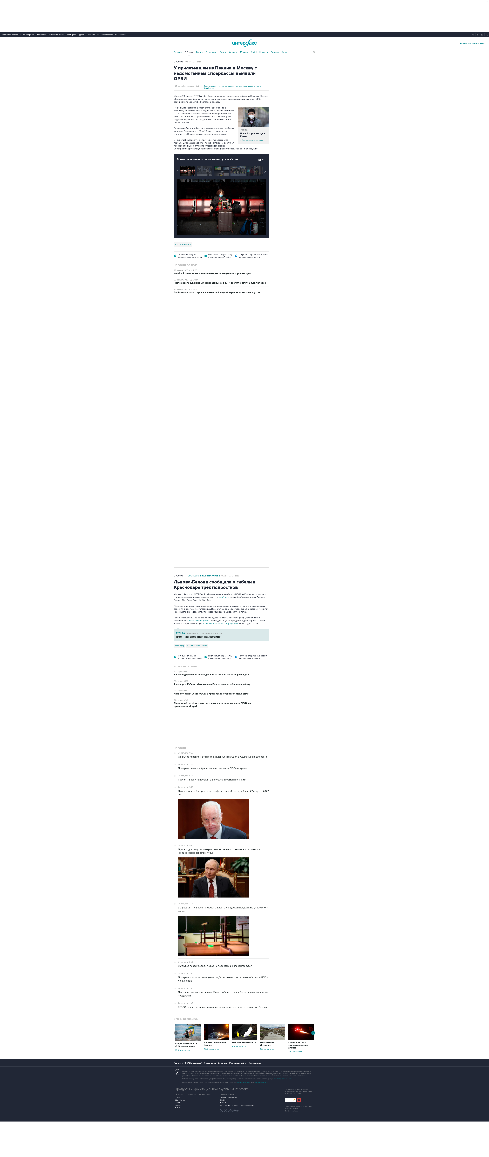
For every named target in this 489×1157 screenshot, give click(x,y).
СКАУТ (177, 1071)
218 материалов (295, 1020)
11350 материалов (211, 1017)
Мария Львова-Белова (197, 646)
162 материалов (267, 1017)
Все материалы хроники (252, 140)
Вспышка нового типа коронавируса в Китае (207, 159)
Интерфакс (244, 43)
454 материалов (239, 1014)
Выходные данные (291, 1077)
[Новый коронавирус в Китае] (253, 117)
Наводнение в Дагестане (267, 1012)
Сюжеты (274, 52)
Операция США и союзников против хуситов (298, 1013)
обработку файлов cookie (283, 1047)
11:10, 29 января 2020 (193, 62)
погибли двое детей (198, 620)
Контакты (178, 1031)
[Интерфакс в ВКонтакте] (229, 1078)
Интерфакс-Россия (56, 35)
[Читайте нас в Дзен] (221, 1078)
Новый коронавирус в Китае (252, 135)
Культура (233, 52)
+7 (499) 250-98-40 (243, 1051)
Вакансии (222, 1031)
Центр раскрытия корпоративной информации (237, 1073)
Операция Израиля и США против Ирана (186, 1013)
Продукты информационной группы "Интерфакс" (212, 1057)
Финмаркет (71, 35)
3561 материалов (182, 1018)
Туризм (81, 35)
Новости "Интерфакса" (228, 1066)
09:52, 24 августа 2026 (230, 576)
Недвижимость (93, 35)
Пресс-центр (210, 1031)
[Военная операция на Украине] (216, 1007)
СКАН (222, 1068)
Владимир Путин (182, 483)
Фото (284, 52)
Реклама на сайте (237, 1031)
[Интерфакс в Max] (237, 1078)
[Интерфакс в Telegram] (225, 1078)
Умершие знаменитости (244, 1010)
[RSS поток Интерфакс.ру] (233, 1078)
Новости (263, 52)
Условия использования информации (298, 1074)
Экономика (211, 52)
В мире (199, 52)
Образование (107, 35)
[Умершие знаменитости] (244, 1007)
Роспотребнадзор (183, 244)
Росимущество (198, 483)
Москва (244, 52)
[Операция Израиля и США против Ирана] (188, 1008)
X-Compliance (180, 1068)
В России (189, 52)
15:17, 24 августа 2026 (193, 312)
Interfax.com (41, 35)
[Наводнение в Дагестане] (272, 1007)
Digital (253, 52)
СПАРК (177, 1066)
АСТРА (177, 1076)
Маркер (178, 1073)
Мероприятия (120, 35)
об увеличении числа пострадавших (221, 623)
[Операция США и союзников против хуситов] (301, 1007)
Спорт (223, 52)
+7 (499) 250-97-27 (261, 1051)
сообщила (224, 597)
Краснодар (179, 646)
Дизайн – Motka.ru (291, 1079)
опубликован (210, 403)
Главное (178, 52)
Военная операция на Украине (204, 576)
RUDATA (223, 1071)
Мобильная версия (10, 35)
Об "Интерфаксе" (27, 35)
